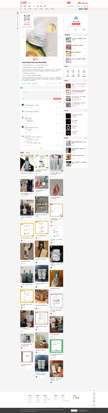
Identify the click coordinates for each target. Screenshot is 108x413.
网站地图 (29, 402)
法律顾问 (38, 402)
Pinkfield (25, 103)
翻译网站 (67, 76)
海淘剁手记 (35, 83)
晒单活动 (52, 8)
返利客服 (38, 400)
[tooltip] (27, 21)
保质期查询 (73, 76)
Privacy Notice (34, 411)
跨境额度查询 (84, 76)
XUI (25, 110)
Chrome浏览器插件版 (65, 400)
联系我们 (38, 399)
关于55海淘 (30, 397)
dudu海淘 (25, 116)
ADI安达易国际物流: (30, 138)
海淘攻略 (30, 8)
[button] (30, 2)
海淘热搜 (55, 399)
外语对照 (78, 76)
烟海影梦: (28, 119)
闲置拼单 (41, 8)
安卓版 (62, 397)
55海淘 (23, 2)
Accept (74, 410)
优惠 (25, 6)
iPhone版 (63, 399)
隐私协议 (29, 399)
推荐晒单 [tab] (22, 152)
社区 (21, 8)
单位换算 (45, 400)
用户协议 (29, 400)
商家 (29, 6)
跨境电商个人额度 (47, 399)
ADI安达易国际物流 (27, 135)
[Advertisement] (76, 177)
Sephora (24, 83)
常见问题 (38, 397)
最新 (25, 8)
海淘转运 (46, 8)
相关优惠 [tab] (28, 152)
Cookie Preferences (83, 410)
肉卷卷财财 (26, 126)
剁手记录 (35, 8)
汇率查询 (45, 402)
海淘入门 (55, 397)
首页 (21, 12)
